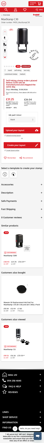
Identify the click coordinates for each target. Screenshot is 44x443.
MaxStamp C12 (10, 349)
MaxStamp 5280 (10, 256)
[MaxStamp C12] (22, 336)
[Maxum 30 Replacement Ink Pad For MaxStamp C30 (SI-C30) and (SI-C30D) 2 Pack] (22, 289)
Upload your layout (15, 130)
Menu (41, 9)
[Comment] (9, 66)
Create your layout (15, 145)
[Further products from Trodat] (37, 15)
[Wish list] (25, 9)
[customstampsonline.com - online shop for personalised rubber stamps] (3, 3)
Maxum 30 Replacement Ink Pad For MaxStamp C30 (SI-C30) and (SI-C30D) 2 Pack (22, 303)
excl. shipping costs (12, 104)
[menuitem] (39, 9)
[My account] (15, 9)
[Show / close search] (6, 9)
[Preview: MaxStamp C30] (5, 38)
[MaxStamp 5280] (22, 242)
